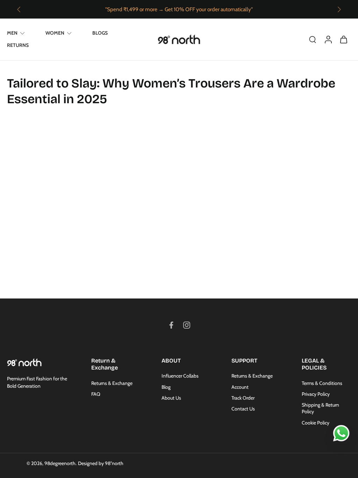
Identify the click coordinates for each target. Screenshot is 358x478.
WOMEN (54, 33)
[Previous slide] (19, 9)
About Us (171, 398)
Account (240, 387)
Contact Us (243, 409)
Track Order (243, 398)
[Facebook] (171, 325)
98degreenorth (60, 463)
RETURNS (18, 45)
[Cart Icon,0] (343, 39)
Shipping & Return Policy (320, 408)
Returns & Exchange (112, 383)
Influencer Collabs (180, 376)
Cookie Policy (315, 423)
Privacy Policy (316, 394)
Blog (166, 387)
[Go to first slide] (339, 9)
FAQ (95, 394)
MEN (12, 33)
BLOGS (100, 33)
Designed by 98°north (100, 463)
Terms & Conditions (322, 383)
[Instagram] (186, 325)
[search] (312, 39)
